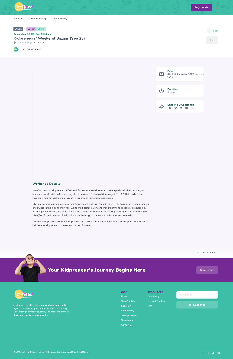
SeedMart (18, 18)
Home (124, 296)
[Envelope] (218, 353)
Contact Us (127, 324)
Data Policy (153, 296)
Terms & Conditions (157, 301)
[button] (170, 108)
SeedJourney (60, 18)
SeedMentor (127, 320)
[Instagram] (208, 353)
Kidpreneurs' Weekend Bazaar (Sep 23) (49, 38)
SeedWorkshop (39, 18)
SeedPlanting (128, 301)
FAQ (150, 305)
